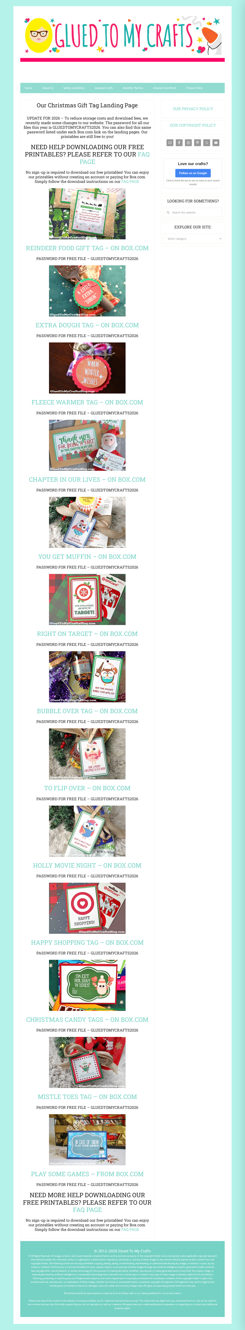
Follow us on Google (193, 173)
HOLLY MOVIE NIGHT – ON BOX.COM (87, 865)
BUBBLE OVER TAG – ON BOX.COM (87, 711)
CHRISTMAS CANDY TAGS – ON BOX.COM (87, 1019)
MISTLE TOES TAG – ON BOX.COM (87, 1096)
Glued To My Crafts (122, 35)
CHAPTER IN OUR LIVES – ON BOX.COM (87, 479)
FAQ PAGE (87, 1209)
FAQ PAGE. (130, 181)
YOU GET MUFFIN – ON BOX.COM (87, 556)
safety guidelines (149, 1293)
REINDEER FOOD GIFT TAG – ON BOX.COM (87, 248)
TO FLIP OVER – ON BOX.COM (87, 788)
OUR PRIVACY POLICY (193, 108)
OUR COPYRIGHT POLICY (193, 125)
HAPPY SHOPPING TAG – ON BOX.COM (87, 942)
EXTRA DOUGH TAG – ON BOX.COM (87, 325)
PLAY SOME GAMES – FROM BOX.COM (87, 1174)
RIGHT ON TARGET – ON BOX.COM (87, 633)
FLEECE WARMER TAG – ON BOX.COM (87, 402)
